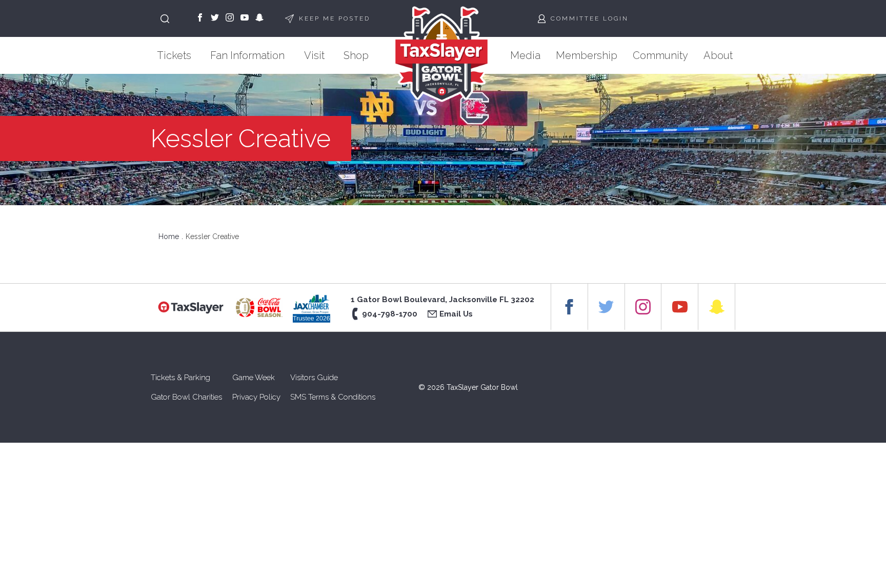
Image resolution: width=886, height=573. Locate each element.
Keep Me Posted (334, 18)
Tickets (174, 55)
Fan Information (247, 55)
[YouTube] (244, 18)
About (718, 55)
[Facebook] (200, 18)
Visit (314, 55)
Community (660, 55)
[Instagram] (230, 18)
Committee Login (590, 18)
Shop (356, 55)
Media (525, 55)
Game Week (253, 377)
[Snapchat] (259, 18)
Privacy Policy (256, 397)
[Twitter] (215, 18)
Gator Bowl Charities (186, 397)
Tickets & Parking (180, 377)
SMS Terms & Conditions (332, 397)
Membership (586, 55)
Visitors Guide (314, 377)
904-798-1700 (389, 314)
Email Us (456, 314)
